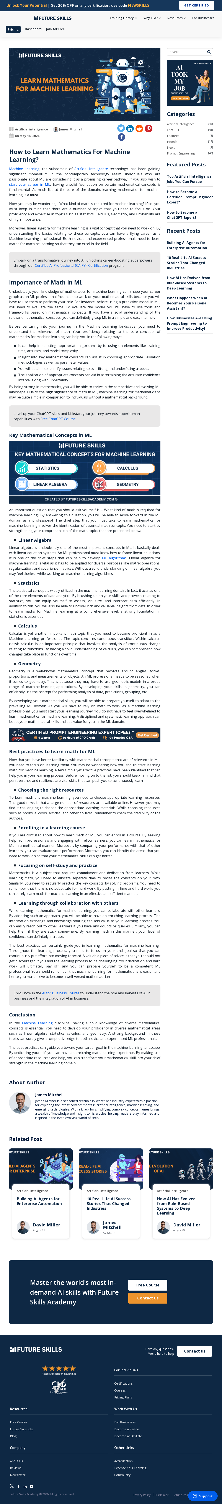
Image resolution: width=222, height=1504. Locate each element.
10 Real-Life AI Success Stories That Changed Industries (186, 262)
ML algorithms (114, 558)
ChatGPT (173, 130)
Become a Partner (127, 1429)
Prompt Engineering (181, 153)
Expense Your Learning (130, 1468)
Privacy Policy (142, 1495)
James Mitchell (70, 129)
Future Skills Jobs (22, 1429)
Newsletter (17, 1475)
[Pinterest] (148, 128)
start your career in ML (29, 184)
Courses (120, 1390)
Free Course (148, 1285)
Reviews (15, 1468)
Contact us (147, 1298)
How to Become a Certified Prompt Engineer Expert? (190, 197)
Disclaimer (161, 1495)
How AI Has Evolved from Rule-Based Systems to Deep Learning (188, 283)
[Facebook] (121, 137)
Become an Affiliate (128, 1436)
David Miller (46, 1225)
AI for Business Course (60, 993)
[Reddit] (139, 128)
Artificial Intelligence (91, 168)
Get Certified (196, 5)
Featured (173, 136)
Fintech (172, 142)
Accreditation (123, 1461)
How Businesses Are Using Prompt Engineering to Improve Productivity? (189, 323)
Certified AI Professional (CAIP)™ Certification (71, 265)
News (171, 147)
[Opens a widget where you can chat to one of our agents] (203, 1496)
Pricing (13, 29)
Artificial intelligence (31, 129)
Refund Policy (182, 1495)
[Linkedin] (130, 128)
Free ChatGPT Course (58, 418)
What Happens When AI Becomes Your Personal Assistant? (187, 303)
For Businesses (125, 1422)
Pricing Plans (123, 1397)
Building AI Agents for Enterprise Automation (39, 1201)
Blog (13, 1436)
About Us (16, 1461)
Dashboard (33, 29)
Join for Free (55, 29)
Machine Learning (24, 168)
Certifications (123, 1383)
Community (122, 1475)
